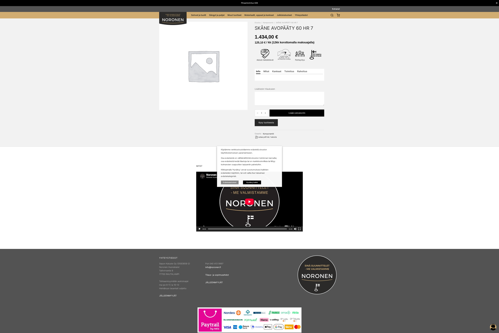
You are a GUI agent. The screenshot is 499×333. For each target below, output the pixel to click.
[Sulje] (497, 3)
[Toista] (199, 229)
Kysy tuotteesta (266, 122)
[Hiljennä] (295, 229)
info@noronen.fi (213, 267)
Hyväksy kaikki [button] (252, 182)
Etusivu (258, 23)
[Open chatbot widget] (493, 327)
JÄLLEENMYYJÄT (168, 295)
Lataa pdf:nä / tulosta (267, 137)
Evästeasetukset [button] (230, 182)
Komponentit (268, 23)
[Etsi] (332, 15)
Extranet (336, 9)
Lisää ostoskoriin (297, 113)
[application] (249, 202)
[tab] (258, 71)
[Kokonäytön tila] (299, 229)
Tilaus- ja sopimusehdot (217, 275)
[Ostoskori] (338, 15)
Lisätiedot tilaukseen (265, 89)
